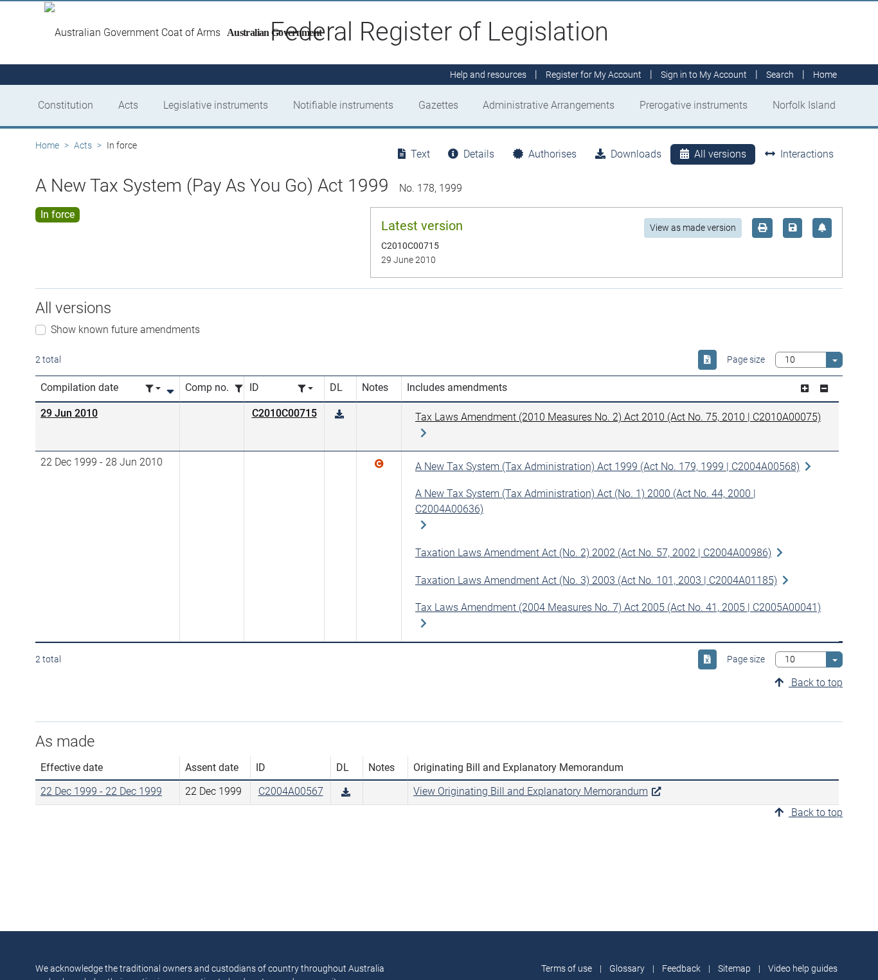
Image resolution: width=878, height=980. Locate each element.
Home (47, 145)
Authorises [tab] (552, 154)
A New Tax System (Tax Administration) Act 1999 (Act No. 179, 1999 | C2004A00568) (607, 466)
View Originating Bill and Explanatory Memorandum (530, 791)
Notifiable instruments (343, 105)
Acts (128, 105)
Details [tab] (478, 154)
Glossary (627, 968)
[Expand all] (804, 389)
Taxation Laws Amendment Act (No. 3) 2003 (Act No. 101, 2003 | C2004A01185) (596, 580)
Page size (746, 359)
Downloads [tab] (636, 154)
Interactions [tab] (807, 154)
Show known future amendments (125, 329)
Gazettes (438, 105)
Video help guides (803, 968)
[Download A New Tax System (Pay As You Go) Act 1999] (339, 414)
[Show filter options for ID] (305, 389)
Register (593, 74)
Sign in (704, 74)
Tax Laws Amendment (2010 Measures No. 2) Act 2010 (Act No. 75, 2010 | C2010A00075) (618, 417)
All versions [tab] (720, 154)
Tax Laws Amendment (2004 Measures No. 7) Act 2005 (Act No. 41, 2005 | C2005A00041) (618, 607)
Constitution (65, 105)
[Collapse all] (824, 389)
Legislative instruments (215, 105)
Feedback (681, 968)
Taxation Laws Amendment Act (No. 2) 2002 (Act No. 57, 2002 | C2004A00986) (593, 553)
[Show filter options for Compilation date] (152, 389)
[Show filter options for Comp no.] (242, 389)
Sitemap (734, 968)
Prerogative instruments (694, 105)
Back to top (816, 682)
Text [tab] (420, 154)
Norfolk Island (804, 105)
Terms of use (566, 968)
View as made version (693, 227)
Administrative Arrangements (548, 105)
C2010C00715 (284, 413)
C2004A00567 (290, 791)
